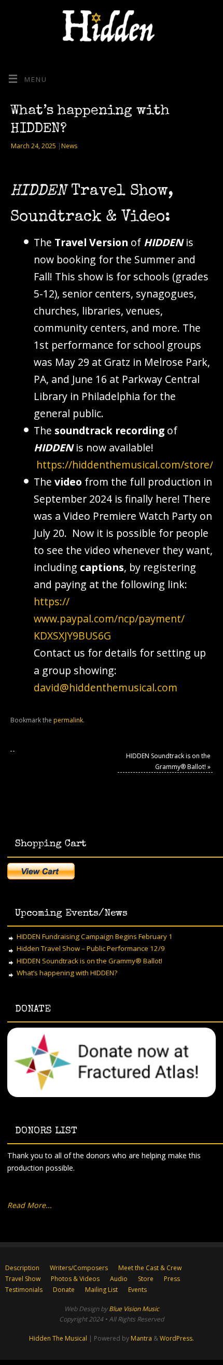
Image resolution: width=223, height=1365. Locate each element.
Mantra (141, 1338)
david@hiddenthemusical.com (105, 687)
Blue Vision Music (134, 1308)
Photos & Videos (75, 1278)
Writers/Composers (79, 1267)
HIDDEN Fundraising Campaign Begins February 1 (95, 936)
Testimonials (24, 1289)
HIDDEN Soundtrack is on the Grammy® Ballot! (89, 960)
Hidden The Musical (58, 1338)
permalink (68, 720)
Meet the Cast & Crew (150, 1267)
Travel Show (22, 1278)
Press (172, 1278)
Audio (119, 1278)
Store (146, 1278)
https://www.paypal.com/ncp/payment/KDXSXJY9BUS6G (109, 618)
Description (22, 1267)
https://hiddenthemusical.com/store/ (124, 465)
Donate (64, 1289)
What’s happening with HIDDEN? (67, 972)
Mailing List (101, 1289)
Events (137, 1289)
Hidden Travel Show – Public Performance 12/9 (91, 948)
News (69, 145)
